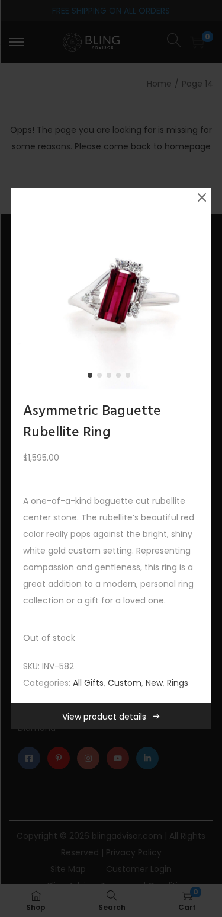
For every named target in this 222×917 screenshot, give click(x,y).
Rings (177, 683)
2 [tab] (102, 377)
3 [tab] (111, 377)
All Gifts (88, 683)
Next (198, 289)
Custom (124, 683)
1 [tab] (92, 377)
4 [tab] (121, 377)
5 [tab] (130, 377)
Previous (24, 289)
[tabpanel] (111, 288)
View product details (104, 717)
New (154, 683)
